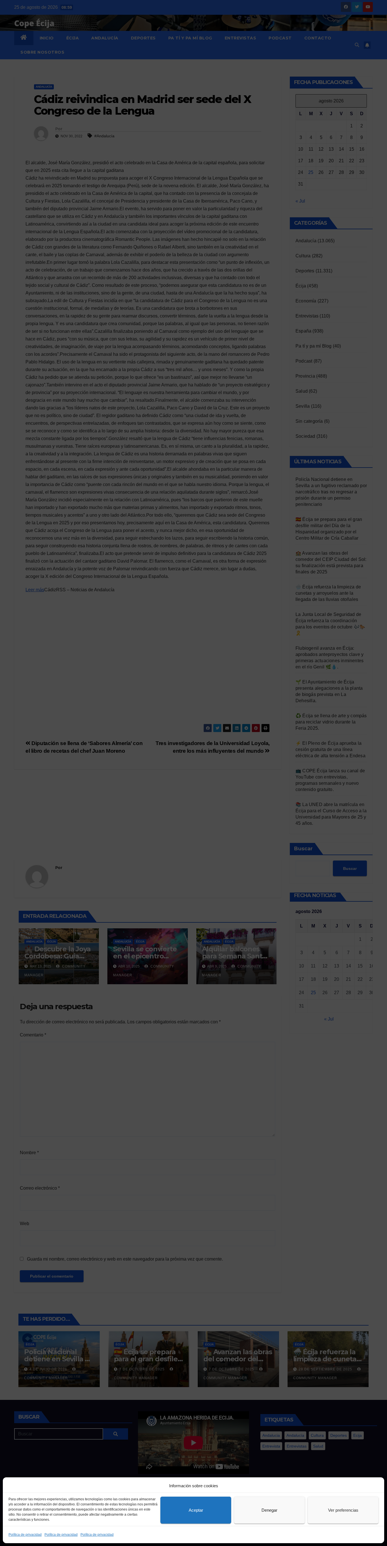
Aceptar (196, 1510)
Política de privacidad (25, 1535)
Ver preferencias (343, 1510)
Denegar (269, 1510)
